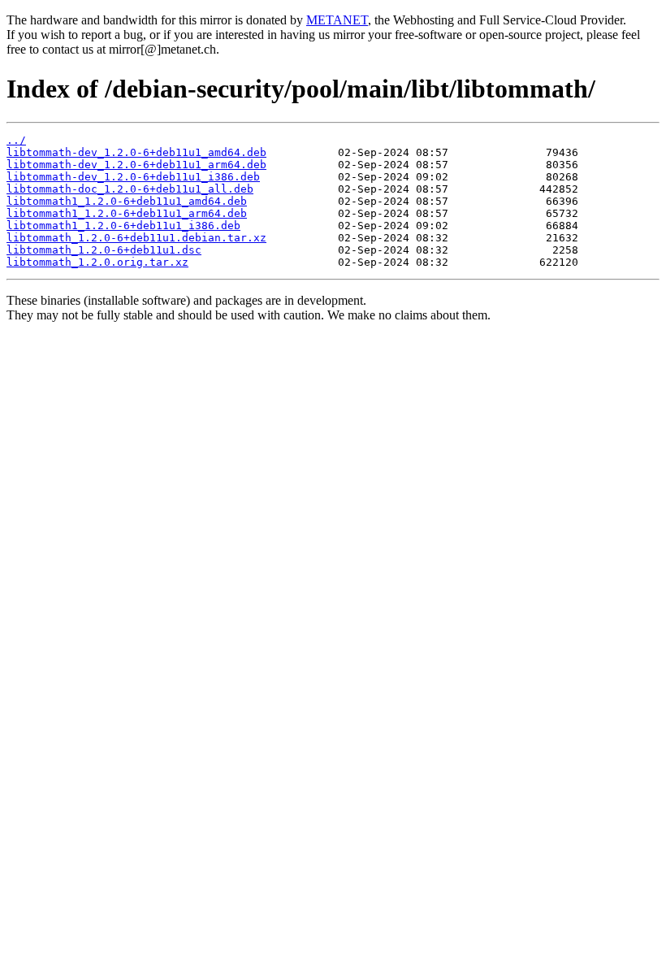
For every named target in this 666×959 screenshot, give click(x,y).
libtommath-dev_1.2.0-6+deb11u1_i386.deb (133, 177)
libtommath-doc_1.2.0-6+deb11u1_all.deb (129, 189)
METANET (337, 20)
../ (16, 140)
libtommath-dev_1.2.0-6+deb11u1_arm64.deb (136, 164)
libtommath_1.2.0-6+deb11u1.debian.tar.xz (136, 238)
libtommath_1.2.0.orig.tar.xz (97, 262)
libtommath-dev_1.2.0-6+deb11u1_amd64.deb (136, 152)
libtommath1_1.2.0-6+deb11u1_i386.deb (123, 225)
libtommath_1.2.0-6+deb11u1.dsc (103, 250)
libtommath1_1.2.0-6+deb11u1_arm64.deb (126, 213)
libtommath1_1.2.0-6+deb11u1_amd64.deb (126, 201)
